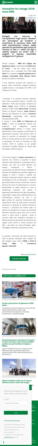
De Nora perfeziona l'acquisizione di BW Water (18, 304)
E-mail (6, 399)
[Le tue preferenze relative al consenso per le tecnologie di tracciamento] (4, 442)
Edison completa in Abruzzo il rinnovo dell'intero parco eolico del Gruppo (17, 381)
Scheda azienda (19, 258)
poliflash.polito (31, 254)
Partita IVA (33, 442)
